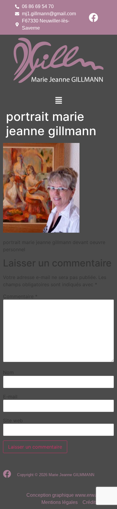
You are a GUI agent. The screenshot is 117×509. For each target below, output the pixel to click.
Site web (13, 420)
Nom (8, 372)
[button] (58, 100)
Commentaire (20, 296)
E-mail (10, 396)
